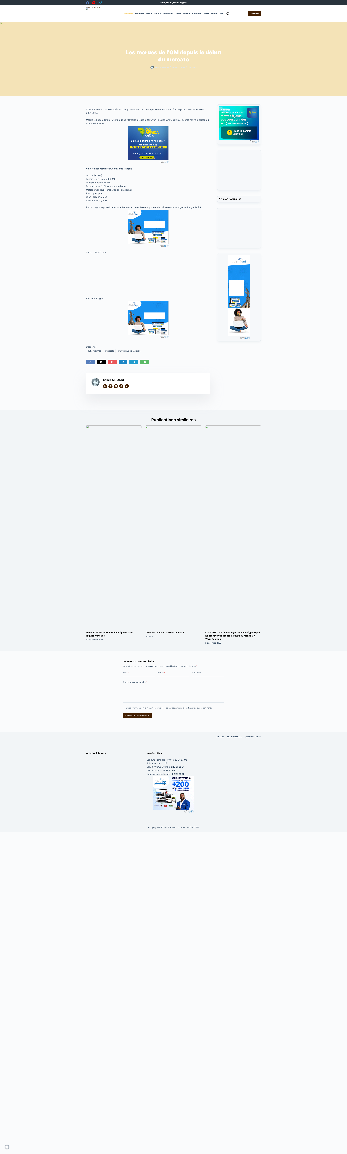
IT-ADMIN (194, 827)
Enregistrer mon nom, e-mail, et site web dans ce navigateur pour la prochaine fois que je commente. (169, 708)
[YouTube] (93, 2)
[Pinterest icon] (121, 386)
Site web (196, 672)
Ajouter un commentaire (135, 682)
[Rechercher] (227, 13)
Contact (220, 737)
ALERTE (149, 13)
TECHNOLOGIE (217, 13)
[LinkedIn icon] (105, 386)
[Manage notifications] (7, 1147)
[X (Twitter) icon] (116, 386)
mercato (109, 351)
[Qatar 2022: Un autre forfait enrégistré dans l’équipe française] (114, 527)
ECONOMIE (196, 13)
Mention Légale (234, 737)
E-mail (161, 672)
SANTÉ (178, 13)
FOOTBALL (128, 13)
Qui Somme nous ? (253, 737)
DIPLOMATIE (168, 13)
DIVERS (206, 13)
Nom (126, 672)
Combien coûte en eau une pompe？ (165, 632)
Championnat (94, 351)
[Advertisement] (148, 274)
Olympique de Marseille (129, 351)
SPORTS (186, 13)
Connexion (254, 13)
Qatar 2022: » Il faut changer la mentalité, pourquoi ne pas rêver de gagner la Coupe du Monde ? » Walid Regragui (232, 635)
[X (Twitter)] (101, 362)
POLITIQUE (139, 13)
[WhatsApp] (144, 362)
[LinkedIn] (123, 362)
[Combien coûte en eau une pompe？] (173, 527)
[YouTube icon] (127, 386)
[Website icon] (110, 386)
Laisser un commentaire (137, 715)
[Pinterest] (112, 362)
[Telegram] (100, 2)
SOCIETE (157, 13)
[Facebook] (87, 2)
